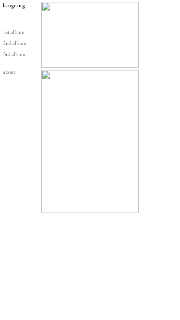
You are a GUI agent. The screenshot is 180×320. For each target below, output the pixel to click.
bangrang (14, 5)
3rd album (14, 54)
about (9, 71)
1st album (13, 32)
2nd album (14, 43)
